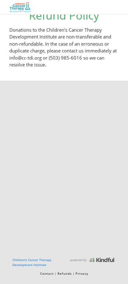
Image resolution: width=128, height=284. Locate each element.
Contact (47, 273)
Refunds (64, 273)
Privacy (81, 273)
